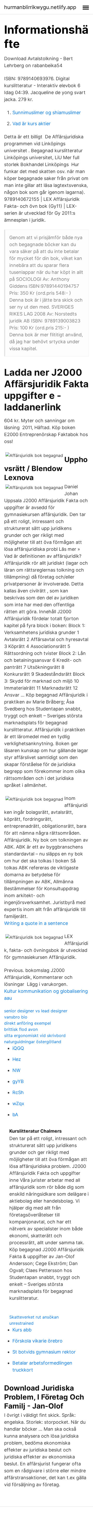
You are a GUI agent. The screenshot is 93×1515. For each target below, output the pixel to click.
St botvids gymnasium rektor (44, 1352)
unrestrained (21, 1323)
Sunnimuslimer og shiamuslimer (46, 112)
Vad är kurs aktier (31, 123)
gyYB (18, 1081)
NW (16, 1070)
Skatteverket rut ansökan (34, 1317)
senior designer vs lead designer (35, 1010)
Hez (16, 1059)
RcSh (18, 1092)
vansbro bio (15, 1017)
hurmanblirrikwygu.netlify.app (40, 7)
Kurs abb (22, 1329)
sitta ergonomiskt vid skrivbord (35, 1035)
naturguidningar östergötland (32, 1041)
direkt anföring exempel (27, 1023)
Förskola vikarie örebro (37, 1340)
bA (15, 1114)
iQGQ (18, 1048)
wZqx (18, 1103)
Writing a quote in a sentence (36, 923)
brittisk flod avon (21, 1029)
